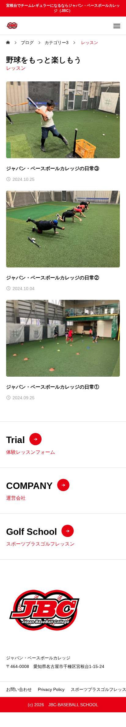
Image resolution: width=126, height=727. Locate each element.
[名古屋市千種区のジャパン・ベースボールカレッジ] (12, 26)
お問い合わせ (19, 689)
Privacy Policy (51, 689)
